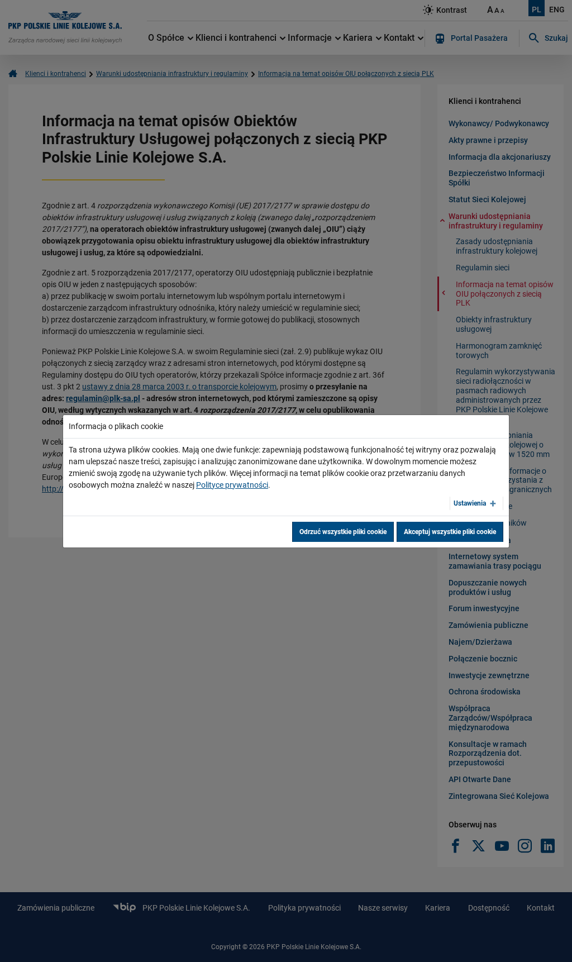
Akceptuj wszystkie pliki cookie (450, 532)
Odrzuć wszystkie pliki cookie (343, 532)
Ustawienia (470, 503)
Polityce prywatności (232, 484)
